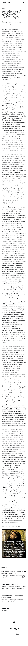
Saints (3, 8)
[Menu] (26, 2)
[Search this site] (23, 2)
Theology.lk (6, 2)
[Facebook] (14, 622)
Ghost (17, 634)
